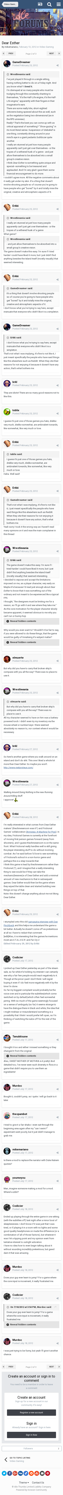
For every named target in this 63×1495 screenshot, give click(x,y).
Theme (23, 1482)
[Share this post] (57, 65)
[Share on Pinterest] (47, 1473)
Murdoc (17, 1085)
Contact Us (38, 1482)
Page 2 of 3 (31, 54)
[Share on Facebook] (9, 1473)
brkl (14, 382)
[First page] (3, 53)
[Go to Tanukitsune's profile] (7, 1038)
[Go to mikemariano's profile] (7, 1151)
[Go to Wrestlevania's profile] (7, 549)
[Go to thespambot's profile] (7, 1115)
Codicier (17, 957)
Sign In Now (31, 1435)
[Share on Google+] (15, 1473)
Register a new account (31, 1412)
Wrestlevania (20, 548)
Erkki (15, 205)
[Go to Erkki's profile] (7, 207)
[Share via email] (42, 1473)
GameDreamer (21, 62)
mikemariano (11, 47)
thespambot (19, 1114)
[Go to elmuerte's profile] (7, 659)
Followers (28, 1448)
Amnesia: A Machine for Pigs (41, 832)
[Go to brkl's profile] (7, 383)
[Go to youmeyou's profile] (7, 1179)
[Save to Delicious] (25, 1473)
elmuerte (18, 657)
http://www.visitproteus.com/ (18, 767)
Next (51, 53)
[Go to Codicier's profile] (7, 959)
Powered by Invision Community (31, 1490)
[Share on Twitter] (4, 1473)
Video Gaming (46, 47)
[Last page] (59, 53)
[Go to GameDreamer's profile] (7, 63)
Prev (11, 53)
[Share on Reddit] (31, 1473)
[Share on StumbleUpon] (36, 1473)
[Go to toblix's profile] (7, 411)
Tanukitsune (20, 1036)
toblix (15, 410)
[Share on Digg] (20, 1473)
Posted (25, 65)
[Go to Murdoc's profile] (7, 1087)
